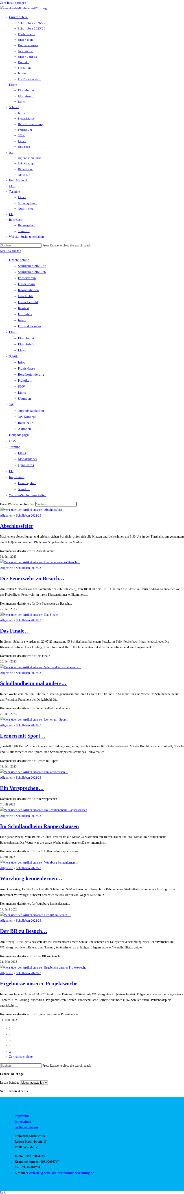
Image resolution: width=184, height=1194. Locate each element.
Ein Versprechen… (22, 788)
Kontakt (23, 308)
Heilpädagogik (19, 435)
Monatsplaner (27, 459)
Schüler (14, 356)
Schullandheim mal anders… (33, 683)
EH (11, 471)
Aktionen (24, 429)
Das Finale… (15, 631)
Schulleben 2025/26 (32, 272)
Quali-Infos (26, 465)
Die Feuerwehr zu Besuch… (32, 578)
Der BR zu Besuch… (23, 931)
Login (3, 1192)
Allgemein (6, 515)
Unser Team (26, 284)
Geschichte (25, 296)
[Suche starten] (79, 505)
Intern (22, 320)
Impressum (16, 477)
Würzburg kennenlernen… (31, 878)
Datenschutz (23, 1121)
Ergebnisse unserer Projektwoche (38, 983)
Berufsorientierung (31, 374)
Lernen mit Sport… (23, 736)
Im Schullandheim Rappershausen (39, 826)
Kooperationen (28, 290)
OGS (12, 441)
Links (22, 350)
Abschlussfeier (16, 526)
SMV (21, 386)
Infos (21, 362)
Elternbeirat (26, 338)
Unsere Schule (19, 260)
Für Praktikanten (29, 326)
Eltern (13, 332)
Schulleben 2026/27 (32, 266)
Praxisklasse (26, 368)
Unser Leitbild (28, 302)
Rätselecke (25, 423)
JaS (11, 404)
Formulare (25, 314)
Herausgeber (27, 483)
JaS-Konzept (27, 416)
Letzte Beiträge (9, 1082)
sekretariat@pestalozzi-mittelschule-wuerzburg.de (60, 1173)
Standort (24, 489)
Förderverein (27, 278)
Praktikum (25, 380)
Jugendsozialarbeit (31, 410)
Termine (14, 447)
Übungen (24, 398)
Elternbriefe (26, 344)
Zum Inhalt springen (13, 2)
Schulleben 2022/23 (28, 515)
